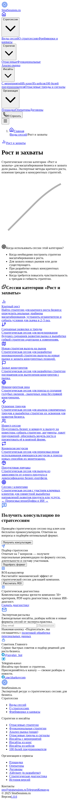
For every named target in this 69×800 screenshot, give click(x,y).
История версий (19, 779)
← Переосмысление (15, 500)
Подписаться (46, 625)
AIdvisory (25, 772)
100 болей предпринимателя (27, 749)
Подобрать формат (14, 564)
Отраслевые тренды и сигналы (45, 87)
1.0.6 (14, 796)
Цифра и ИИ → (38, 500)
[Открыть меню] (5, 121)
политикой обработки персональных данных (26, 634)
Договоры (36, 109)
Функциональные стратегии (27, 728)
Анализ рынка (11, 65)
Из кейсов (39, 83)
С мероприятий (12, 83)
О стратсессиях (29, 38)
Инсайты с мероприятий (25, 738)
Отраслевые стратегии (24, 725)
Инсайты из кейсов (21, 745)
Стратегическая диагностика (28, 776)
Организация (10, 90)
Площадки (8, 109)
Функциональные (29, 61)
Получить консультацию (17, 542)
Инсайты (8, 69)
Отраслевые (9, 61)
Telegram (32, 789)
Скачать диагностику (15, 605)
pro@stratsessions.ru (14, 789)
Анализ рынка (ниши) (23, 731)
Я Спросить (14, 116)
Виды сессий (10, 38)
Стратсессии (10, 19)
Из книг (27, 83)
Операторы (22, 109)
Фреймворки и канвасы (24, 711)
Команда (43, 789)
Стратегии (9, 45)
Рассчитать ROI (12, 583)
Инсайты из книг (20, 742)
